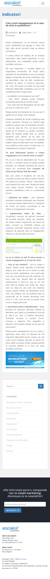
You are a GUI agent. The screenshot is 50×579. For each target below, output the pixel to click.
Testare (9, 450)
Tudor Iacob (26, 32)
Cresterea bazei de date (17, 440)
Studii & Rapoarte (14, 434)
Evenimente (11, 429)
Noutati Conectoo (14, 407)
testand (32, 114)
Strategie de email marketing (19, 402)
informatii (40, 267)
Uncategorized (12, 413)
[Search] (41, 386)
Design (9, 445)
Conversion (23, 559)
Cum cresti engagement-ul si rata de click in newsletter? (25, 24)
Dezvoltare (11, 418)
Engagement (12, 423)
